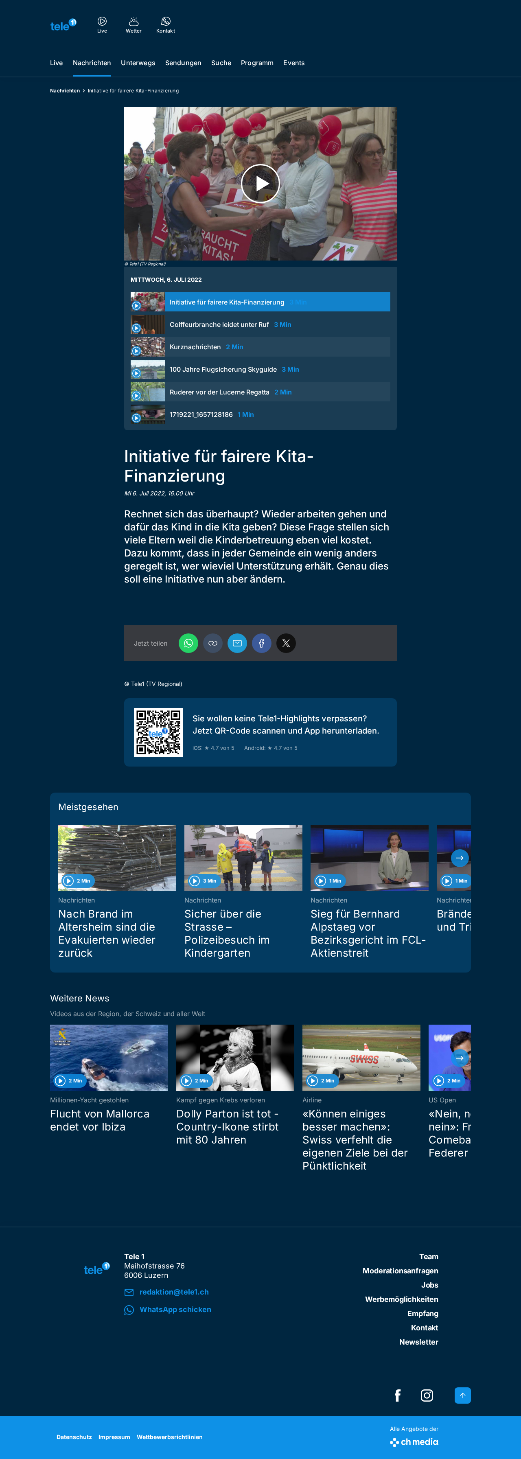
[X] (286, 643)
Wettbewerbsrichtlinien (170, 1436)
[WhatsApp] (188, 643)
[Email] (237, 643)
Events (294, 63)
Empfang (422, 1313)
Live (56, 63)
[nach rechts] (460, 858)
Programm (257, 63)
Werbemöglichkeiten (401, 1299)
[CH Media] (414, 1441)
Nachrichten (92, 63)
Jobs (429, 1285)
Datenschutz (74, 1436)
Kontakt (424, 1327)
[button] (213, 643)
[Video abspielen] (260, 184)
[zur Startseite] (63, 24)
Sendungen (183, 63)
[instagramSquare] (427, 1395)
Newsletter (418, 1342)
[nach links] (61, 858)
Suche (221, 63)
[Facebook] (261, 643)
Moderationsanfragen (400, 1270)
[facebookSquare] (398, 1395)
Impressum (114, 1436)
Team (428, 1256)
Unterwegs (138, 63)
